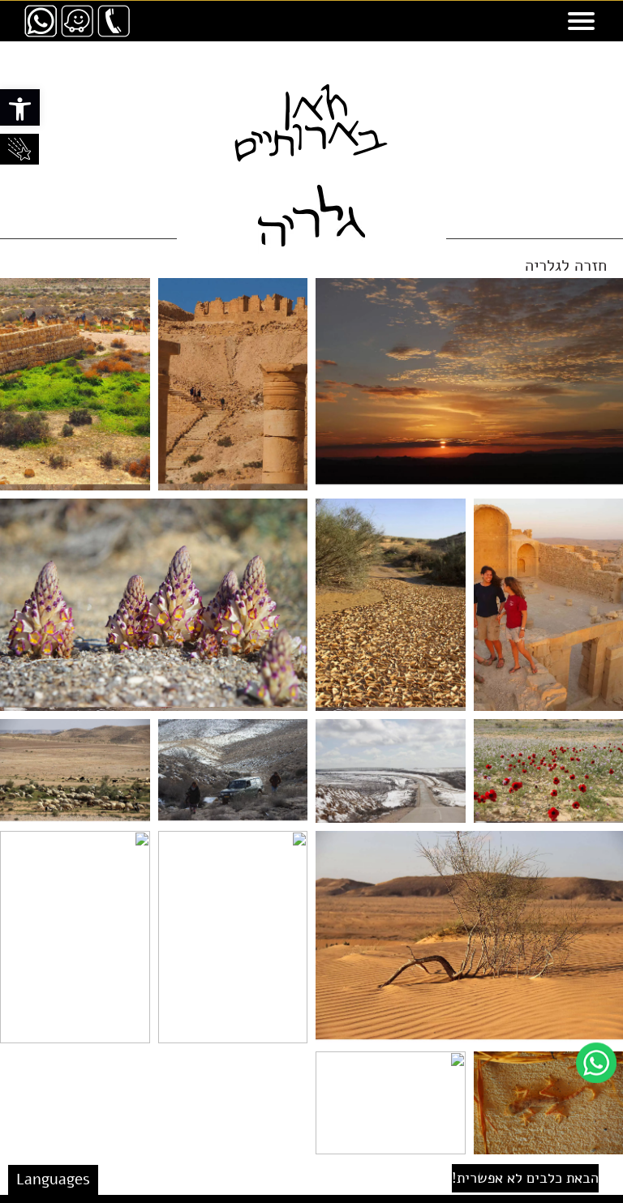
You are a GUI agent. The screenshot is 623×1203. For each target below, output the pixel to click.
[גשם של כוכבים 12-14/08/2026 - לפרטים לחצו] (19, 149)
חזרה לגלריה (566, 265)
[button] (20, 107)
